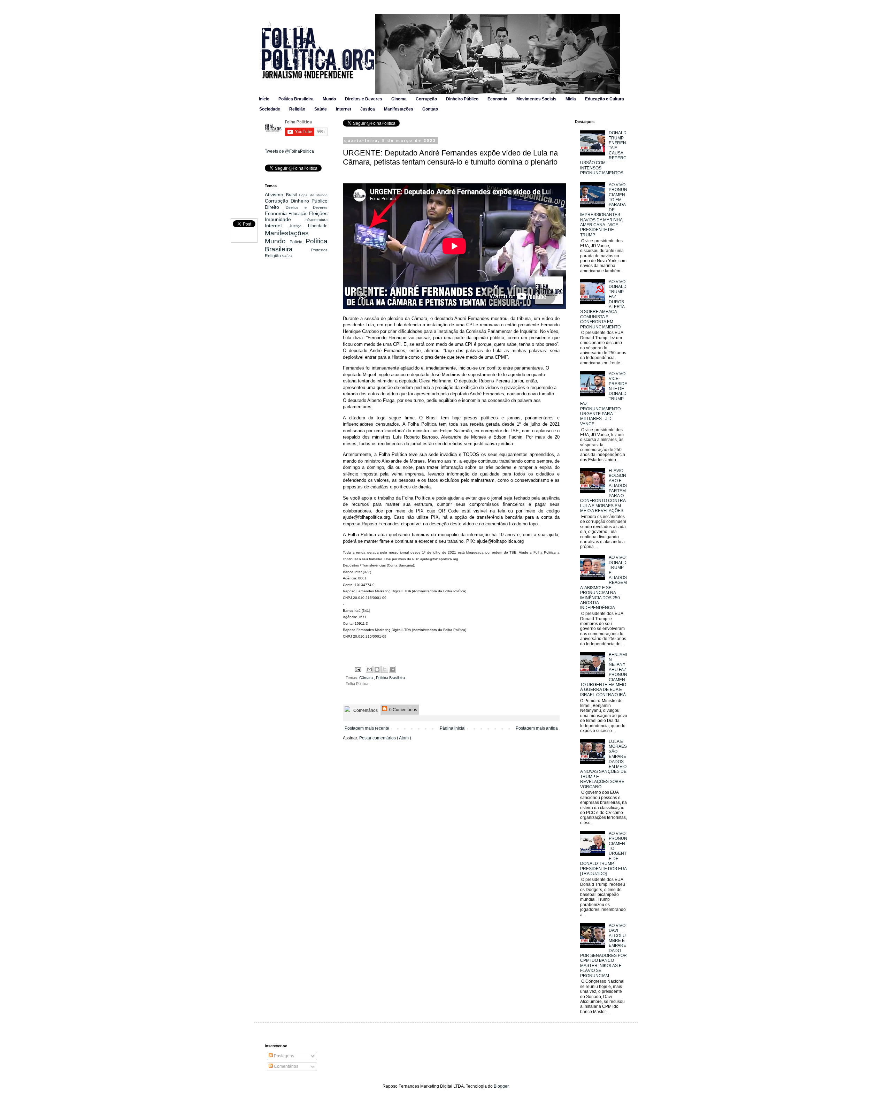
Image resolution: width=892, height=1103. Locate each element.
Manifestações (398, 109)
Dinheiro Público (462, 99)
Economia (497, 99)
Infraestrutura (316, 220)
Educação (299, 213)
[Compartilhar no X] (384, 669)
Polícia (298, 241)
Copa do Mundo (313, 195)
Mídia (571, 99)
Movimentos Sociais (536, 99)
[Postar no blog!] (377, 669)
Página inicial (453, 728)
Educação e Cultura (604, 99)
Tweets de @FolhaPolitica (289, 151)
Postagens (283, 1055)
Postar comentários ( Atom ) (385, 738)
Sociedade (269, 109)
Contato (430, 109)
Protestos (319, 250)
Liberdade (318, 225)
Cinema (399, 99)
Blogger (501, 1086)
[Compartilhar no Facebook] (392, 669)
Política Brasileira (296, 99)
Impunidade (285, 219)
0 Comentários (402, 709)
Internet (343, 109)
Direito (275, 207)
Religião (297, 109)
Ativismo (275, 194)
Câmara (366, 678)
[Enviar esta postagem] (357, 669)
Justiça (367, 109)
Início (264, 99)
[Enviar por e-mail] (369, 669)
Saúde (320, 109)
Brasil (292, 194)
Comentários (365, 710)
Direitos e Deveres (363, 99)
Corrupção (426, 99)
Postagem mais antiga (537, 728)
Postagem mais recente (367, 728)
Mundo (329, 99)
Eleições (318, 213)
